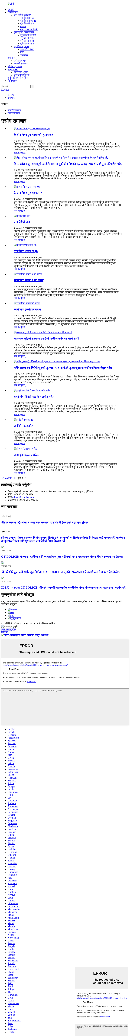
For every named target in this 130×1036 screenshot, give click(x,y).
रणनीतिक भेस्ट (27, 49)
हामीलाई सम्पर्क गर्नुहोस (18, 78)
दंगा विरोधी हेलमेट (28, 20)
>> (15, 478)
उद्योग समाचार (20, 60)
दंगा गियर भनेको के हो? (26, 251)
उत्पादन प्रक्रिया (21, 75)
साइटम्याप (78, 623)
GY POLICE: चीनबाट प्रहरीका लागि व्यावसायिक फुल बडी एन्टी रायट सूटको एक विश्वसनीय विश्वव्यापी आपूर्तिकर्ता (62, 556)
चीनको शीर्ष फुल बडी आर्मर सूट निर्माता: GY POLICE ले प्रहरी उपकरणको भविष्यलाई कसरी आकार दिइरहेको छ (60, 572)
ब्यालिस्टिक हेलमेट (23, 426)
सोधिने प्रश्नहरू (15, 66)
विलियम (4, 632)
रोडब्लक (24, 55)
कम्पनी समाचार (21, 63)
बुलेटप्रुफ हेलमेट (28, 35)
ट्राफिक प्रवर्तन (21, 46)
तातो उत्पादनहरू (64, 623)
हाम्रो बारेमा (13, 69)
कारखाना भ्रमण (21, 72)
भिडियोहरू (12, 80)
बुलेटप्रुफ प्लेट (27, 43)
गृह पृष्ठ (11, 9)
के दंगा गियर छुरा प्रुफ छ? (28, 193)
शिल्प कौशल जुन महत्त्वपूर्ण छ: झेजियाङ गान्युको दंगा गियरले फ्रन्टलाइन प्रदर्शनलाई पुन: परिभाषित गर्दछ (68, 164)
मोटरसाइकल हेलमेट (29, 29)
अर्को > (11, 478)
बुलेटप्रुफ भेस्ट (27, 38)
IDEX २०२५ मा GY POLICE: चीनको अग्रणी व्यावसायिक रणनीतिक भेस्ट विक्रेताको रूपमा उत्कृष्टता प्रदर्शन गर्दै (63, 587)
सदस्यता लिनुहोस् (9, 604)
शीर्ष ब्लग (101, 623)
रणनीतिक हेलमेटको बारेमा (27, 309)
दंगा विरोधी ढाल (27, 23)
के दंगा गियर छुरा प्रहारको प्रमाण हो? (33, 134)
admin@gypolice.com (23, 497)
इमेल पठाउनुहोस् (8, 629)
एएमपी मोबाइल (90, 623)
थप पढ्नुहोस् (19, 152)
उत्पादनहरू (13, 12)
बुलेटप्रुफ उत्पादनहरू (24, 32)
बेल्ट (22, 52)
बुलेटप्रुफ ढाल (27, 40)
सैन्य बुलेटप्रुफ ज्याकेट (26, 455)
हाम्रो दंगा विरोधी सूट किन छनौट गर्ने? (34, 396)
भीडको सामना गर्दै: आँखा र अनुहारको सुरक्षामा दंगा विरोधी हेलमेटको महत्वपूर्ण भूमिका (44, 522)
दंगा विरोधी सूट (27, 18)
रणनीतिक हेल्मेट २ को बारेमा (28, 280)
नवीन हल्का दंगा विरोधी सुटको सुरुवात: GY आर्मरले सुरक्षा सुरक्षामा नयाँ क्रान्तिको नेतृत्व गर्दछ (63, 367)
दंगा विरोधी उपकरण (22, 15)
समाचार (11, 58)
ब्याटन (23, 26)
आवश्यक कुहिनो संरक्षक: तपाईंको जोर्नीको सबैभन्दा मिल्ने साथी (46, 338)
